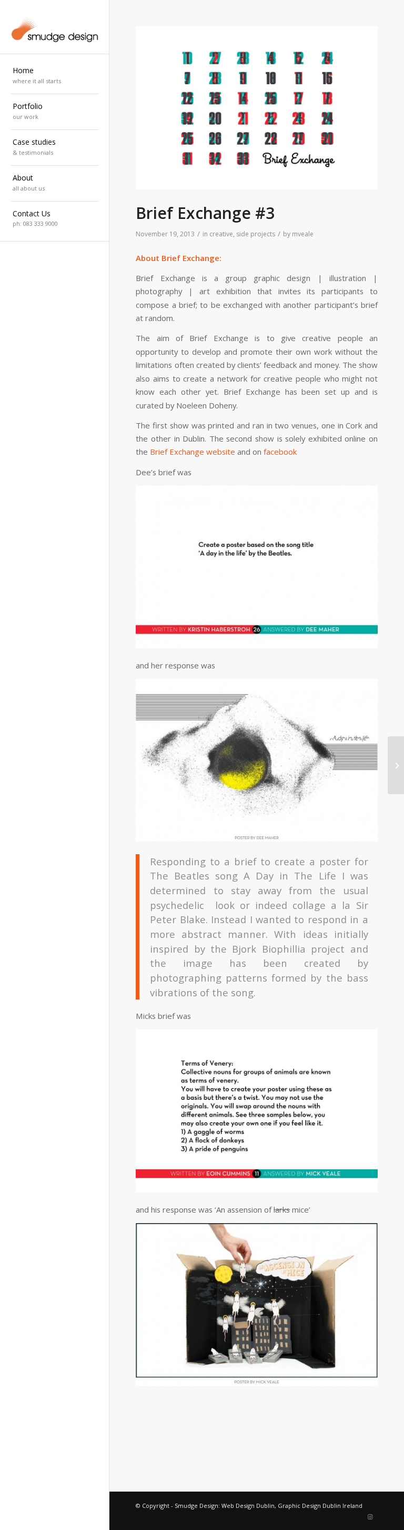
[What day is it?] (396, 765)
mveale (303, 233)
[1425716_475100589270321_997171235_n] (257, 107)
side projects (255, 233)
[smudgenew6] (54, 27)
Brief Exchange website (192, 451)
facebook (280, 451)
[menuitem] (54, 76)
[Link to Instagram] (370, 1517)
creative (221, 233)
